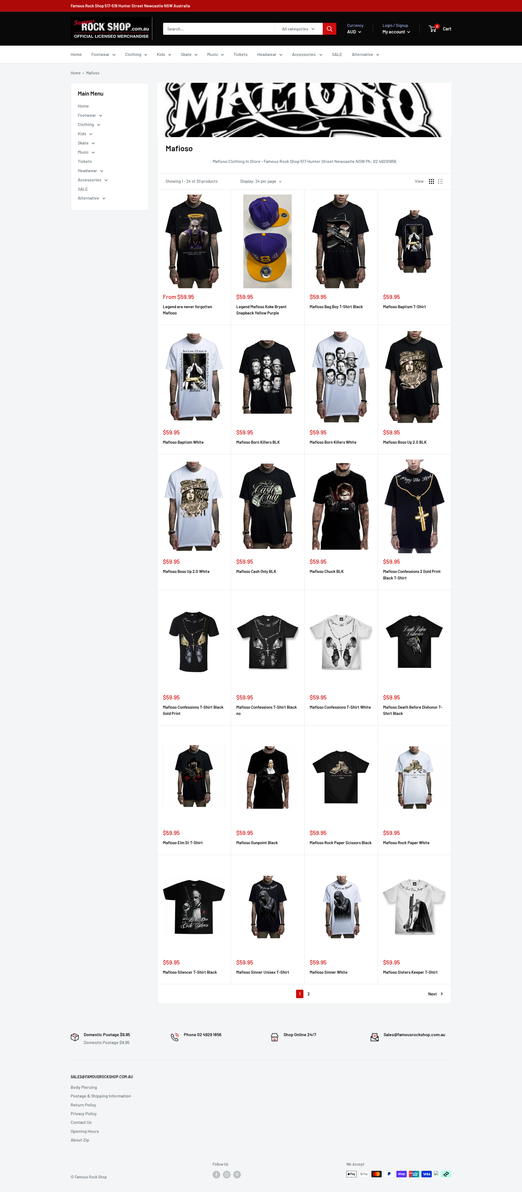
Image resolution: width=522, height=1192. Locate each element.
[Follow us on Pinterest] (237, 1174)
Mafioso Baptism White (183, 442)
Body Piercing (84, 1087)
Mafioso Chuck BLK (327, 571)
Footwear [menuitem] (100, 54)
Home (76, 73)
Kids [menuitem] (161, 54)
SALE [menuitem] (337, 54)
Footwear (87, 115)
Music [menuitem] (212, 54)
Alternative (89, 197)
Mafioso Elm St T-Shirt (183, 842)
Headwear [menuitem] (266, 54)
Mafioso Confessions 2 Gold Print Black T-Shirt (412, 574)
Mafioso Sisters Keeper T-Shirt (410, 972)
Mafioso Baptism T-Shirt (404, 306)
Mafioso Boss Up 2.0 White (186, 571)
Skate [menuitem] (186, 54)
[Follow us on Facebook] (216, 1174)
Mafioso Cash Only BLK (256, 571)
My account (394, 31)
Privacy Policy (84, 1113)
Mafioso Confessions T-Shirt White (340, 707)
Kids (82, 133)
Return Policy (83, 1104)
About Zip (80, 1139)
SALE (83, 188)
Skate (83, 142)
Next (432, 993)
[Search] (329, 29)
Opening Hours (85, 1131)
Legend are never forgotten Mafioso (187, 309)
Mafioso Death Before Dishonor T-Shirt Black (412, 710)
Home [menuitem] (76, 54)
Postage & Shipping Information (101, 1095)
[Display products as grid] (431, 181)
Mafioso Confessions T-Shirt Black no (266, 710)
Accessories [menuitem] (304, 54)
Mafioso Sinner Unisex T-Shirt (262, 972)
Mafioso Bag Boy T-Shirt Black (336, 306)
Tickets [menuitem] (241, 54)
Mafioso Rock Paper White (406, 842)
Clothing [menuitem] (133, 54)
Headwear (88, 170)
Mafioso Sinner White (328, 972)
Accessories (90, 179)
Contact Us (81, 1122)
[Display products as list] (440, 181)
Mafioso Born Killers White (333, 442)
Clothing (86, 124)
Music (83, 151)
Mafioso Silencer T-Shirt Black (190, 972)
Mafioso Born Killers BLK (258, 442)
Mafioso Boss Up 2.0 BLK (405, 442)
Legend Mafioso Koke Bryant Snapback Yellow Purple (261, 309)
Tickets (85, 161)
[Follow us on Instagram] (227, 1174)
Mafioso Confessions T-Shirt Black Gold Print (193, 710)
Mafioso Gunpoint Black (257, 842)
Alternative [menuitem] (362, 54)
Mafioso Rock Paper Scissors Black (341, 842)
